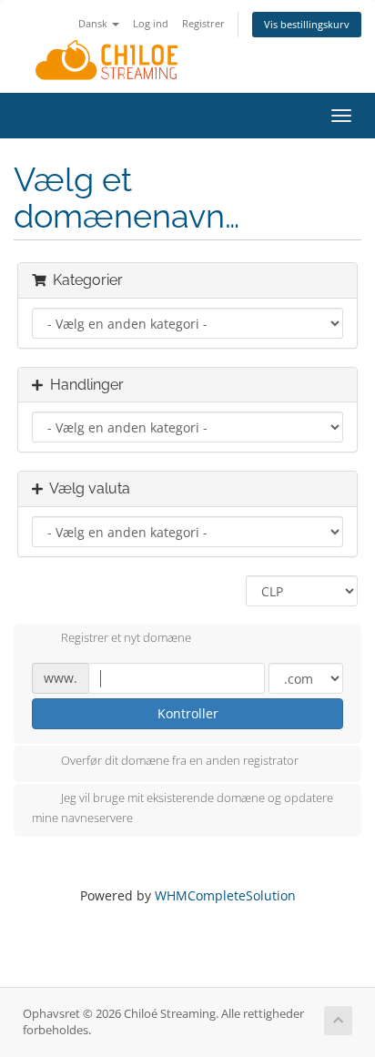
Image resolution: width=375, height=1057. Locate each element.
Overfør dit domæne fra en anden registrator (180, 760)
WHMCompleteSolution (225, 895)
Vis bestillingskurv (307, 24)
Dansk (94, 23)
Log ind (150, 23)
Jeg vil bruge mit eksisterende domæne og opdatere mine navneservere (182, 807)
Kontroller (187, 713)
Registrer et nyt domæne (126, 638)
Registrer (203, 23)
